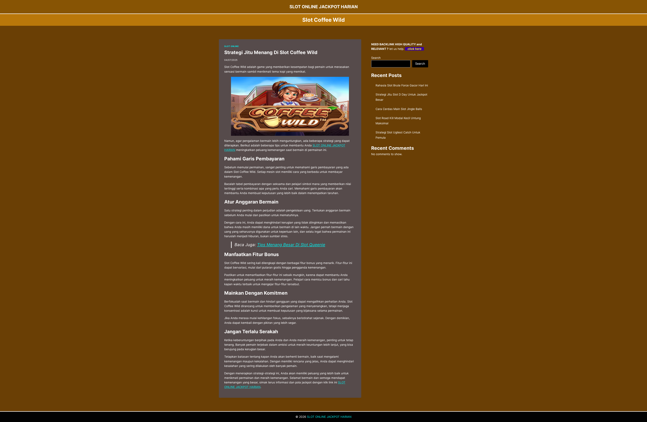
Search (376, 57)
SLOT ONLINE (231, 46)
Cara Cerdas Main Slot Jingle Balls (399, 109)
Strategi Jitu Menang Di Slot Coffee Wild (270, 52)
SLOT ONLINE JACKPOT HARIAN (329, 416)
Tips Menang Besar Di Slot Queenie (291, 244)
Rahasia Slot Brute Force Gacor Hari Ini (402, 85)
